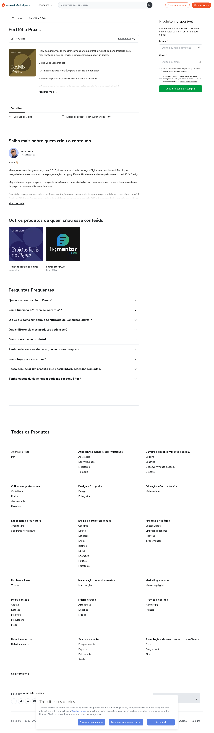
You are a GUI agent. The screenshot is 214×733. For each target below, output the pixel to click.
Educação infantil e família (161, 486)
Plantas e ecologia (157, 600)
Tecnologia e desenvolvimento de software (172, 639)
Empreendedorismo (156, 531)
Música (82, 615)
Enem (81, 541)
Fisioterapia (84, 654)
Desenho (83, 610)
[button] (70, 300)
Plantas (150, 610)
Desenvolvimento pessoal (160, 467)
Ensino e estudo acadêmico (94, 521)
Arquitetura (17, 526)
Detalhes (17, 108)
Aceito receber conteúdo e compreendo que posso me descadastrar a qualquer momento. (182, 70)
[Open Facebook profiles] (14, 701)
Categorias (43, 5)
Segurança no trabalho (23, 531)
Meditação (84, 467)
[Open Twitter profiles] (20, 701)
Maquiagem (17, 620)
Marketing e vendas (157, 580)
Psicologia (84, 566)
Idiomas (82, 546)
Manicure (16, 615)
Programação (153, 649)
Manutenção (85, 585)
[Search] (149, 5)
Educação (83, 536)
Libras (81, 551)
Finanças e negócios (158, 521)
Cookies (196, 721)
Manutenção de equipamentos (96, 580)
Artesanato (84, 605)
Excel (149, 644)
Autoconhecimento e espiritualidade (100, 452)
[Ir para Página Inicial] (17, 5)
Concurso (83, 526)
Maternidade (153, 491)
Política (82, 561)
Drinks (14, 496)
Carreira (150, 457)
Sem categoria (20, 673)
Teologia (83, 472)
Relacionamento (20, 644)
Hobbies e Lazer (21, 580)
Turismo (15, 585)
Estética (15, 610)
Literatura (83, 556)
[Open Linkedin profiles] (27, 701)
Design (82, 491)
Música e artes (87, 600)
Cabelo (15, 605)
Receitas (16, 506)
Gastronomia (18, 501)
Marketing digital (155, 585)
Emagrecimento (87, 644)
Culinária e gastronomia (25, 486)
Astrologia (84, 457)
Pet (13, 457)
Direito (82, 531)
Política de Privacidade (188, 81)
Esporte (82, 649)
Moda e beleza (20, 600)
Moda (14, 625)
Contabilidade (153, 526)
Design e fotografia (90, 486)
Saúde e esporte (88, 639)
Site (148, 654)
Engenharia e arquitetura (26, 521)
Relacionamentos (21, 639)
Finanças (150, 536)
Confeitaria (17, 491)
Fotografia (84, 496)
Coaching (150, 462)
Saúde (81, 659)
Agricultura (152, 605)
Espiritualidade (86, 462)
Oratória (150, 472)
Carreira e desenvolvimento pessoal (168, 452)
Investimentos (154, 541)
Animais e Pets (20, 452)
